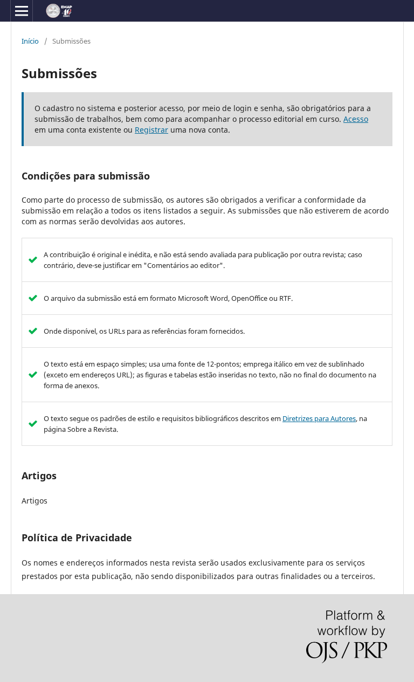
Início (30, 41)
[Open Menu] (21, 11)
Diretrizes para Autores (319, 418)
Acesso (355, 119)
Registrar (151, 130)
